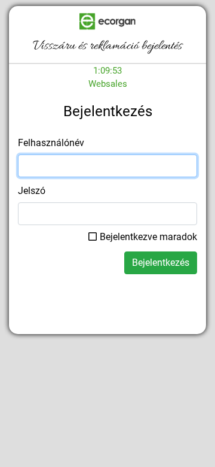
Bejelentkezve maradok (148, 236)
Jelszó (31, 190)
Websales (107, 83)
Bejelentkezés (160, 262)
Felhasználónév (51, 142)
